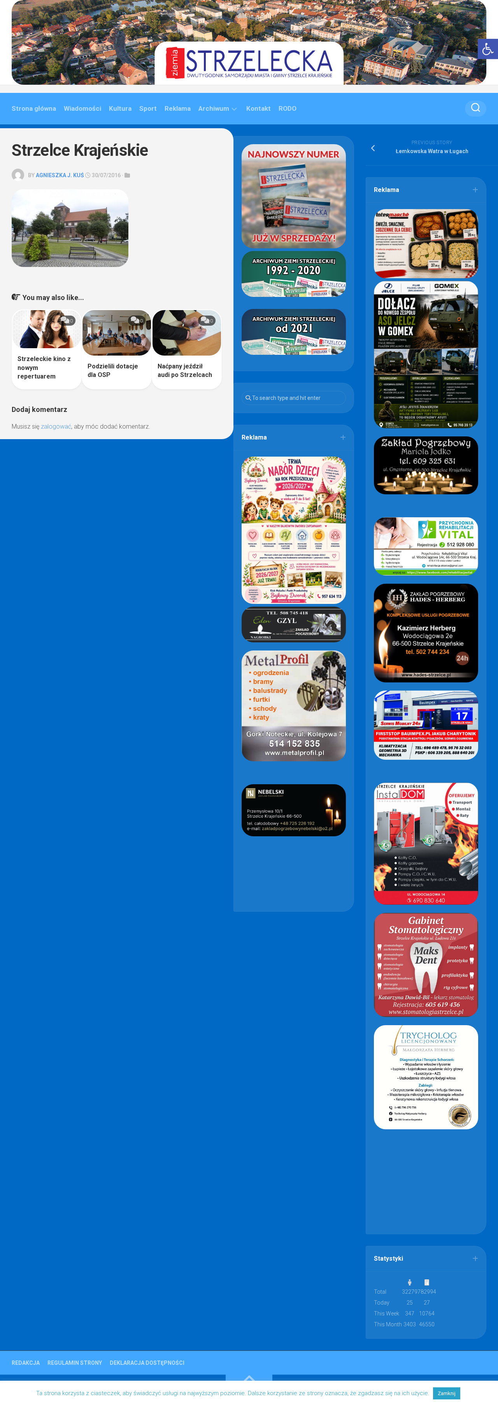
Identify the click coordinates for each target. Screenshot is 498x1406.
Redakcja (26, 1363)
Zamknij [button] (447, 1393)
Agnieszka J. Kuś (60, 175)
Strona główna (34, 108)
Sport (148, 108)
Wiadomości (82, 108)
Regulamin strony (74, 1363)
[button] (488, 49)
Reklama (178, 108)
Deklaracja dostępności (147, 1363)
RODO (287, 108)
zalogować (56, 426)
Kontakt (258, 108)
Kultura (120, 108)
